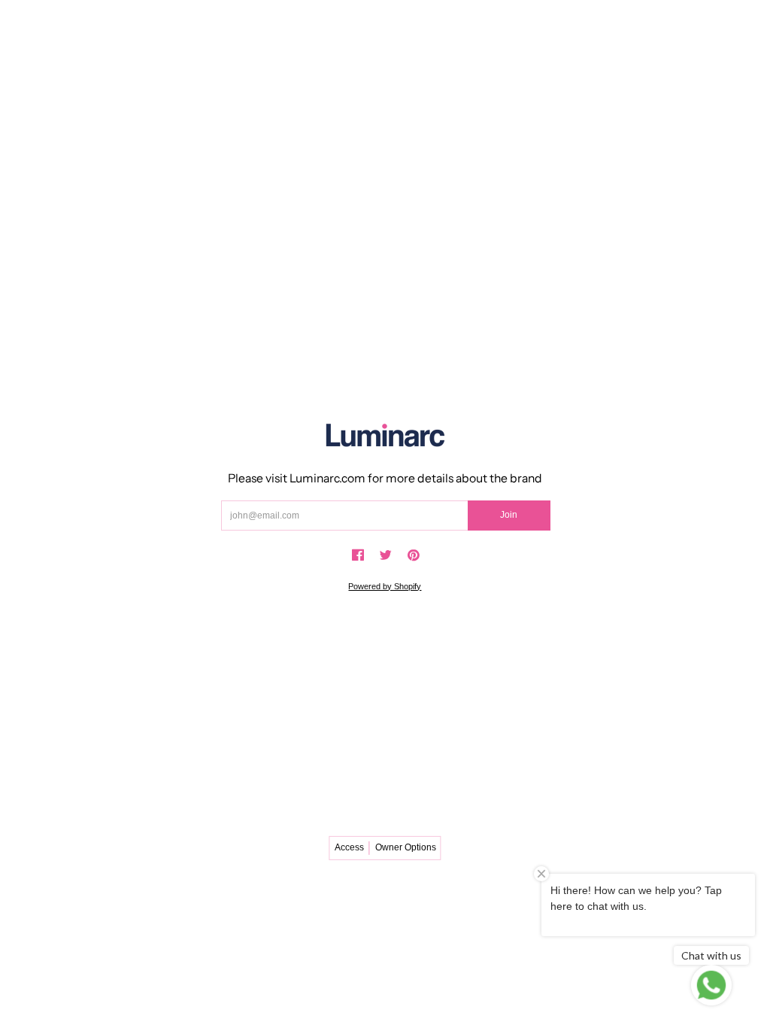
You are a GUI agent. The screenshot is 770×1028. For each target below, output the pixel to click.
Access (349, 847)
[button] (358, 555)
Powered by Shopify (384, 586)
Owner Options (405, 847)
